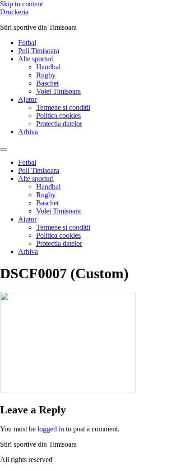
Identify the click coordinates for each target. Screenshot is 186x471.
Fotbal (27, 42)
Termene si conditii (63, 107)
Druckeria (14, 12)
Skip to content (21, 4)
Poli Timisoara (38, 50)
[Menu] (3, 149)
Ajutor (27, 99)
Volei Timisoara (58, 91)
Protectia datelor (59, 123)
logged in (50, 429)
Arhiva (28, 132)
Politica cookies (58, 115)
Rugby (46, 75)
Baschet (47, 83)
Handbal (48, 67)
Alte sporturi (36, 59)
